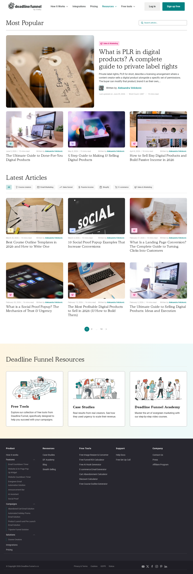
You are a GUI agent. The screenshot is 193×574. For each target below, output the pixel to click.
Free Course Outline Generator (93, 484)
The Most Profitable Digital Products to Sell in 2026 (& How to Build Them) (95, 311)
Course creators (24, 187)
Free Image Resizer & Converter (93, 455)
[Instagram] (157, 566)
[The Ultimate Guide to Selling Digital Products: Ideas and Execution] (158, 280)
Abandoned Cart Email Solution (21, 509)
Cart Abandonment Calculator (93, 474)
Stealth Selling (49, 469)
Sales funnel (68, 187)
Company (158, 448)
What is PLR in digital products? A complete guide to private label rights (138, 59)
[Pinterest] (162, 566)
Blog (45, 464)
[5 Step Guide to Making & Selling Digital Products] (96, 129)
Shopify (106, 187)
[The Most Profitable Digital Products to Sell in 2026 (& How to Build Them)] (96, 280)
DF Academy (48, 460)
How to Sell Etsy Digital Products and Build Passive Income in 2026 (158, 158)
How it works (12, 455)
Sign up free (173, 6)
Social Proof (13, 499)
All (9, 187)
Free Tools (85, 448)
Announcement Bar (16, 490)
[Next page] (106, 329)
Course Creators (15, 539)
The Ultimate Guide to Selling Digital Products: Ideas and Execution (158, 309)
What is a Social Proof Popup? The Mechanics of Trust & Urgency (32, 309)
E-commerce (123, 187)
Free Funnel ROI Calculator (91, 460)
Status (111, 566)
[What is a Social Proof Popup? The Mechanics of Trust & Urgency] (34, 280)
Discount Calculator (88, 479)
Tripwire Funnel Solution (18, 529)
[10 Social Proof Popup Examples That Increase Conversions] (96, 216)
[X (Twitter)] (148, 566)
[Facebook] (153, 566)
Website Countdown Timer (19, 477)
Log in (152, 6)
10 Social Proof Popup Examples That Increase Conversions (96, 244)
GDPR (103, 566)
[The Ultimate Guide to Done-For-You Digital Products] (34, 129)
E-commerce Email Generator (92, 469)
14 (101, 329)
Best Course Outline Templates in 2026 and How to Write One (31, 244)
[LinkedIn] (166, 566)
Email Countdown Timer (18, 464)
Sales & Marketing (110, 43)
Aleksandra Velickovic (130, 88)
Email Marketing (46, 187)
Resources (48, 448)
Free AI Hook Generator (90, 464)
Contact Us (158, 455)
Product (10, 448)
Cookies (94, 566)
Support (120, 448)
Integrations (79, 6)
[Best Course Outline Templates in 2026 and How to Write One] (34, 216)
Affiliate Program (160, 464)
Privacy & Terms (81, 566)
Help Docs (120, 455)
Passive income (87, 187)
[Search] (142, 23)
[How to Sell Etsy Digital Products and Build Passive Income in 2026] (158, 129)
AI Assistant (13, 494)
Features (10, 459)
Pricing (94, 6)
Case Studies (49, 455)
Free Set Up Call (123, 460)
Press (155, 460)
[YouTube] (144, 566)
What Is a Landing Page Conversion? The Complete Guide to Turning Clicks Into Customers (158, 246)
